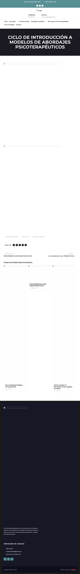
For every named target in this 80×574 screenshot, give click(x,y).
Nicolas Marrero (13, 237)
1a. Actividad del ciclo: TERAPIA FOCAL (61, 256)
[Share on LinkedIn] (23, 245)
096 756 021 (31, 17)
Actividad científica (39, 237)
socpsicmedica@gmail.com (48, 17)
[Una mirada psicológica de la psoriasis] (14, 314)
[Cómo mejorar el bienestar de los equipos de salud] (63, 314)
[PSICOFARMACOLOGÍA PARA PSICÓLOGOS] (39, 274)
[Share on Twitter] (14, 245)
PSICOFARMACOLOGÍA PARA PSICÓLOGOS (18, 256)
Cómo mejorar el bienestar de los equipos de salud (63, 386)
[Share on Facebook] (17, 245)
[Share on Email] (26, 245)
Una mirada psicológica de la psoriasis (14, 386)
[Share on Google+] (20, 245)
